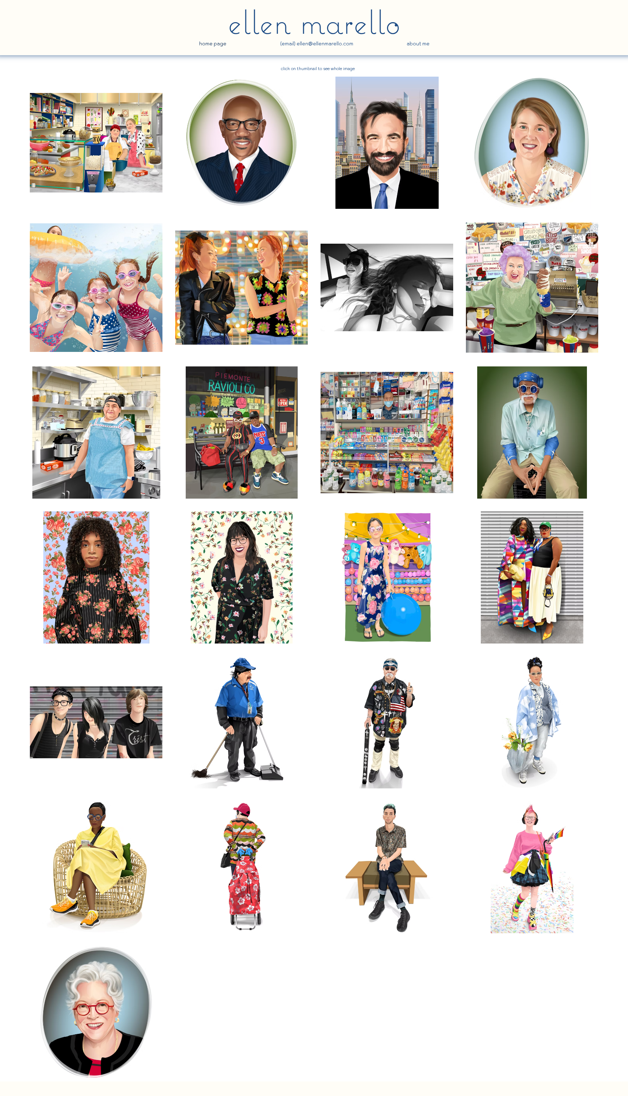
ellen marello (314, 21)
